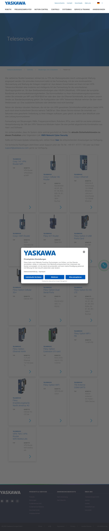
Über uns (88, 3)
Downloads (78, 3)
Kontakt (69, 3)
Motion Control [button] (41, 9)
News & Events (59, 3)
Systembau (67, 9)
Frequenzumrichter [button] (22, 9)
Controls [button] (55, 9)
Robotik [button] (8, 9)
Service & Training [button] (82, 9)
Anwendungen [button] (99, 9)
